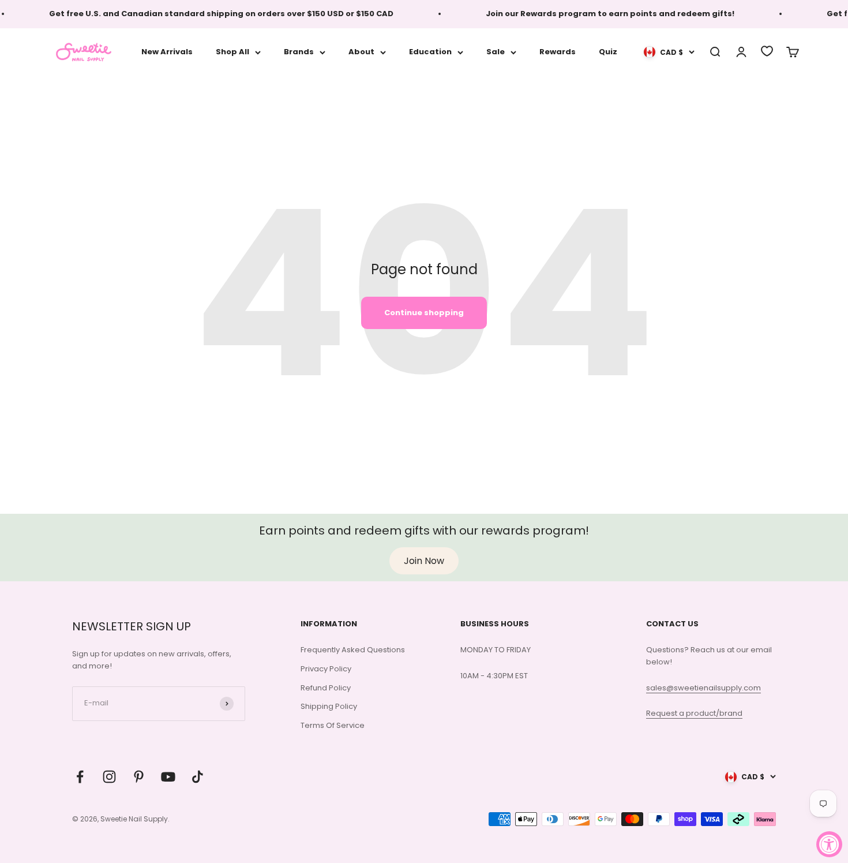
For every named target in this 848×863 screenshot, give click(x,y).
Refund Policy (326, 687)
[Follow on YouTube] (168, 776)
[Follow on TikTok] (197, 776)
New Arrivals (167, 51)
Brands (299, 51)
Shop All (232, 51)
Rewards (557, 51)
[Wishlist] (766, 51)
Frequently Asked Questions (353, 649)
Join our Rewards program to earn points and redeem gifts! (602, 13)
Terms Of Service (333, 725)
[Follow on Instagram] (109, 776)
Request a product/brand (694, 713)
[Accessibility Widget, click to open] (829, 844)
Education (430, 51)
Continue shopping (424, 312)
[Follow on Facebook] (80, 776)
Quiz (608, 51)
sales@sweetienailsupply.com (703, 687)
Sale (495, 51)
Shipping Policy (329, 706)
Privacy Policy (326, 668)
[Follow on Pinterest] (139, 776)
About (361, 51)
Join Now (424, 560)
